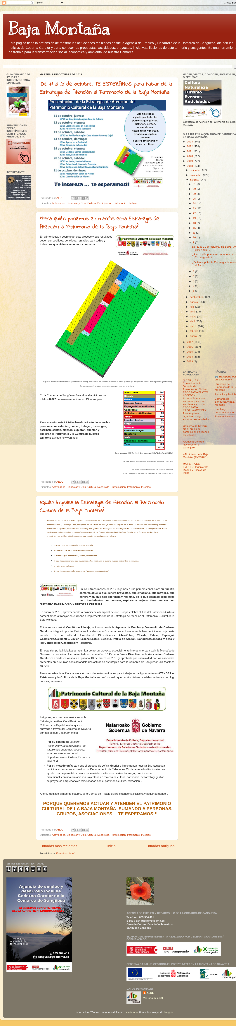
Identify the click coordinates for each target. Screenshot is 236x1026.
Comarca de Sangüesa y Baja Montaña (225, 401)
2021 (190, 151)
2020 (190, 156)
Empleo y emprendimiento (224, 411)
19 (195, 218)
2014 (190, 356)
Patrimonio (120, 203)
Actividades (58, 203)
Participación (104, 203)
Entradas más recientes (58, 846)
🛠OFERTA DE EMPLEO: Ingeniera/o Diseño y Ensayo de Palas (195, 468)
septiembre (197, 297)
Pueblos (132, 203)
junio (193, 311)
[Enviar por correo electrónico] (73, 198)
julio (192, 306)
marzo (194, 326)
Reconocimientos (225, 416)
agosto (194, 302)
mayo (193, 316)
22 (195, 213)
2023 (190, 141)
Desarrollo (103, 487)
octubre (194, 179)
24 (195, 203)
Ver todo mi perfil (153, 998)
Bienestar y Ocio (76, 203)
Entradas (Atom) (65, 853)
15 (195, 228)
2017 (190, 342)
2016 (190, 347)
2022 (190, 146)
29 (195, 194)
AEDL (150, 993)
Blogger (168, 1012)
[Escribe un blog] (76, 198)
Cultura (91, 203)
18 (195, 223)
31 (195, 184)
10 (195, 237)
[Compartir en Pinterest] (87, 198)
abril (193, 321)
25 (195, 198)
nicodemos (131, 1012)
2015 (190, 351)
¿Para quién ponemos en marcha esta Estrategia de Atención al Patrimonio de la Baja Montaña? (99, 223)
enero (193, 336)
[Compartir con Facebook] (83, 198)
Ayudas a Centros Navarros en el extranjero (193, 444)
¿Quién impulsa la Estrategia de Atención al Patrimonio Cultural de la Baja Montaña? (102, 507)
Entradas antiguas (160, 846)
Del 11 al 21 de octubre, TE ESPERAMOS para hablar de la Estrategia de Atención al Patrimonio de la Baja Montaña (106, 88)
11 (194, 232)
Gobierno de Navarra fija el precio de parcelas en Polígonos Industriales (196, 430)
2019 (190, 161)
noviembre (196, 175)
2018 (190, 166)
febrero (194, 331)
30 (195, 189)
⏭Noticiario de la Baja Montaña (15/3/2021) (195, 456)
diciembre (196, 170)
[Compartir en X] (80, 198)
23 (195, 208)
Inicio (111, 846)
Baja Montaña (59, 28)
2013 (190, 361)
